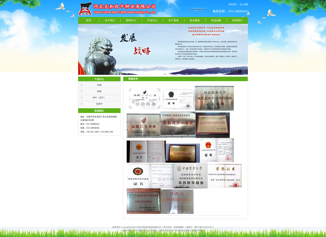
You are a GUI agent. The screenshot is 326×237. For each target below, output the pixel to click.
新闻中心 (131, 20)
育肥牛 (99, 104)
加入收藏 (244, 4)
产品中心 (152, 20)
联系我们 (237, 20)
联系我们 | (233, 4)
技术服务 (195, 20)
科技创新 (216, 20)
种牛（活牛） (99, 97)
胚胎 (99, 85)
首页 (88, 20)
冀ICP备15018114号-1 (204, 227)
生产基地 (173, 20)
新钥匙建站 (179, 227)
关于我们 (110, 20)
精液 (99, 91)
